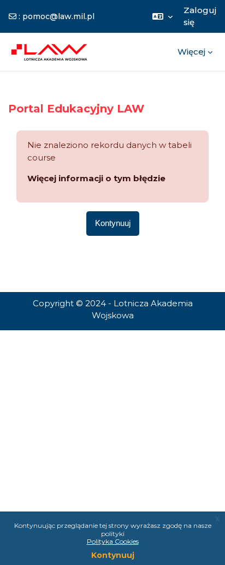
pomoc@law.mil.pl (58, 16)
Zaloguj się (199, 16)
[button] (162, 16)
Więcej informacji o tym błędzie (96, 178)
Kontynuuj (112, 555)
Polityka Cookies (113, 541)
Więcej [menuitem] (191, 51)
